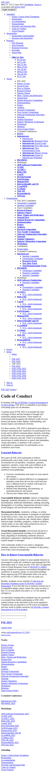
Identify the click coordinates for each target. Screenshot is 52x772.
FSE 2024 (16, 366)
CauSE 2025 (6, 723)
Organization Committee (32, 258)
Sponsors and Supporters (22, 38)
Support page (6, 635)
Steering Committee (25, 205)
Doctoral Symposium (26, 110)
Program (10, 40)
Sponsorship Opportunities (23, 36)
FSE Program (17, 43)
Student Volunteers (25, 119)
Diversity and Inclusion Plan (24, 26)
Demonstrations (23, 103)
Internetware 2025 (8, 701)
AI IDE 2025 (6, 716)
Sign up (9, 385)
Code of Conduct (19, 28)
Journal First (22, 98)
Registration (17, 19)
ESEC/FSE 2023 (19, 368)
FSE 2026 (16, 361)
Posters (20, 105)
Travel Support (18, 31)
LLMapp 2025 (7, 738)
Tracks (9, 79)
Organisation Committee (32, 287)
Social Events (23, 86)
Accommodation (19, 21)
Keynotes (16, 50)
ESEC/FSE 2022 (19, 371)
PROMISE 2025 (8, 703)
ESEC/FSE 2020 (19, 376)
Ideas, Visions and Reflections (29, 95)
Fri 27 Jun (21, 76)
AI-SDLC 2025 (7, 718)
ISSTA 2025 (20, 7)
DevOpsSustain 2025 (10, 726)
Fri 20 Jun (21, 60)
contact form (6, 627)
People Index (22, 249)
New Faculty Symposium (28, 112)
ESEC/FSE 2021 (19, 373)
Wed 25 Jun (22, 72)
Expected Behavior (11, 452)
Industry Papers (23, 93)
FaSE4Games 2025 (9, 728)
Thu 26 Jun (22, 74)
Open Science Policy (26, 129)
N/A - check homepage (32, 294)
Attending (10, 14)
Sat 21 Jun (21, 62)
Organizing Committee (26, 203)
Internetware (27, 138)
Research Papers (24, 91)
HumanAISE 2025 (9, 730)
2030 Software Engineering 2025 (15, 714)
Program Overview (20, 48)
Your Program (18, 45)
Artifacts (20, 107)
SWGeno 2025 (7, 745)
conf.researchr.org (13, 632)
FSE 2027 (16, 359)
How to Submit (23, 88)
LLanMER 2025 (8, 735)
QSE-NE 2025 (7, 740)
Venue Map (16, 52)
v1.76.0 (25, 632)
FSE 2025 (5, 389)
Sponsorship (11, 33)
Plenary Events (23, 83)
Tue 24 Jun (21, 69)
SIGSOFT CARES (38, 567)
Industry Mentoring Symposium (30, 122)
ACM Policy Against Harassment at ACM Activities (25, 608)
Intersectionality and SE (11, 733)
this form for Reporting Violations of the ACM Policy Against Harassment (22, 583)
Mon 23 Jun (22, 67)
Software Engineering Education (31, 115)
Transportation (18, 24)
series (13, 389)
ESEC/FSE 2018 (19, 378)
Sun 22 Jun (22, 64)
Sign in (9, 382)
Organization (11, 198)
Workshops (22, 124)
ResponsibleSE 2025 (10, 742)
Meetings (21, 126)
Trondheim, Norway (32, 4)
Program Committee (30, 273)
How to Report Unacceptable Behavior (22, 554)
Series (14, 354)
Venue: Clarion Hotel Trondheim (25, 17)
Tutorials (20, 117)
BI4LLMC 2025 (8, 721)
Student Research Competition (30, 100)
